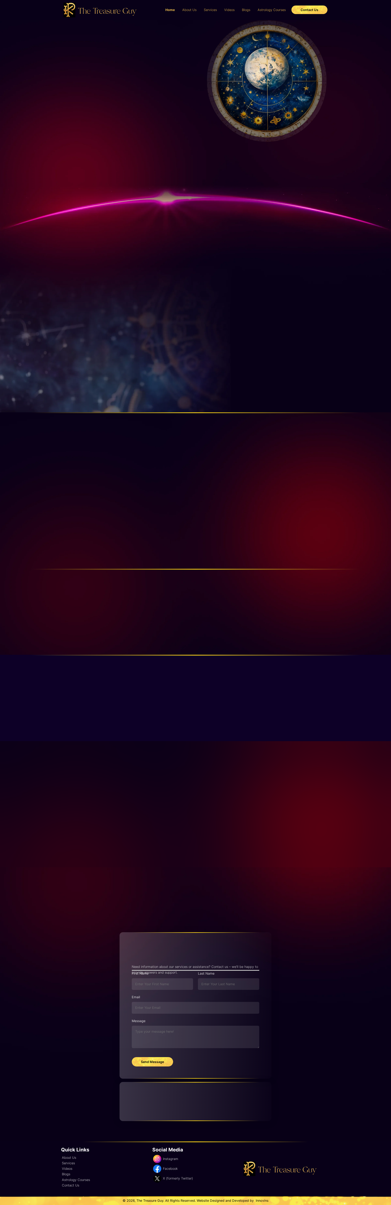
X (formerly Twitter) (178, 1178)
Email (136, 997)
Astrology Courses (272, 10)
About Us (189, 10)
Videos (229, 10)
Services (210, 10)
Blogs (246, 10)
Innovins (261, 1200)
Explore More (134, 114)
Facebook (170, 1168)
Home (170, 10)
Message (138, 1021)
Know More (211, 343)
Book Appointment (87, 114)
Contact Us (309, 10)
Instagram (170, 1159)
